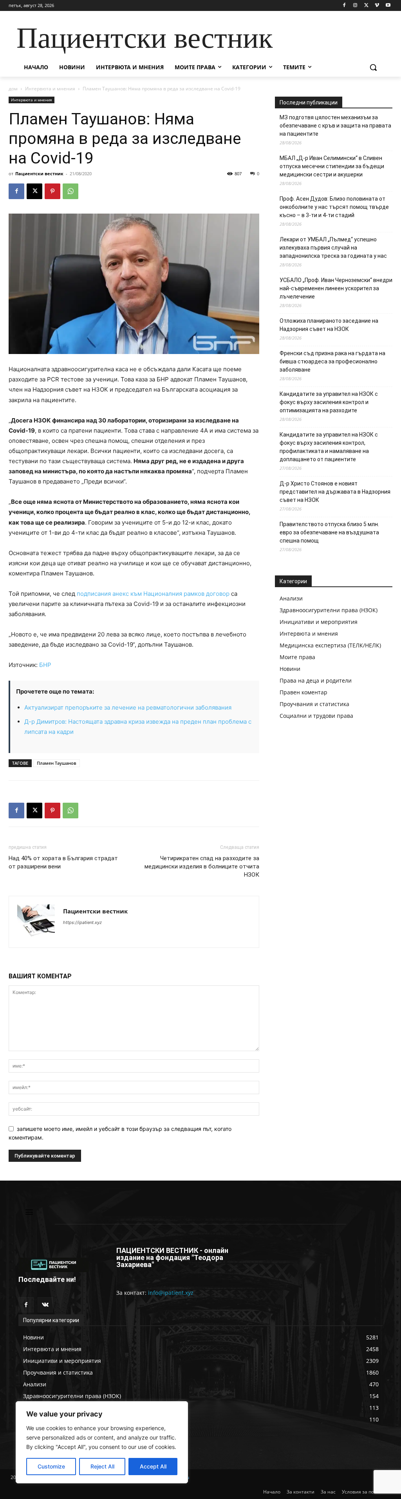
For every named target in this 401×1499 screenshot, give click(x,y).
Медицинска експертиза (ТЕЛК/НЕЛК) (330, 645)
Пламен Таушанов (56, 763)
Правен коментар (303, 692)
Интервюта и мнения (50, 88)
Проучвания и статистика (314, 704)
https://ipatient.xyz (82, 922)
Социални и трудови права (316, 715)
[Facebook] (344, 5)
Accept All (153, 1466)
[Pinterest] (52, 191)
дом (13, 88)
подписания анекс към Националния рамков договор (153, 593)
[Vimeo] (376, 5)
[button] (373, 67)
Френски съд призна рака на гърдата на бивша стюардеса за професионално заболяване (332, 361)
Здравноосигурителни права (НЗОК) (329, 610)
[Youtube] (387, 5)
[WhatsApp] (70, 191)
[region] (102, 1442)
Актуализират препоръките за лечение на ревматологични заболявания (127, 707)
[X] (366, 5)
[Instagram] (355, 5)
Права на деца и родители (316, 680)
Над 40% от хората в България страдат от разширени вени (63, 862)
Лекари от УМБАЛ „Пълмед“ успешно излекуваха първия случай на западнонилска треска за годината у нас (333, 247)
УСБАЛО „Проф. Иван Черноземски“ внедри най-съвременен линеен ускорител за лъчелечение (336, 288)
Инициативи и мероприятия (319, 621)
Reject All (102, 1466)
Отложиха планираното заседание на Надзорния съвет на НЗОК (329, 325)
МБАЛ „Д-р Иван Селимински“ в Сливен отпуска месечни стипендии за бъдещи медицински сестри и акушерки (332, 166)
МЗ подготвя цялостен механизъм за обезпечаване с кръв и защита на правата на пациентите (335, 125)
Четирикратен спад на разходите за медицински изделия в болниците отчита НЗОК (202, 866)
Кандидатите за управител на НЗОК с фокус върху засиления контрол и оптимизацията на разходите (329, 402)
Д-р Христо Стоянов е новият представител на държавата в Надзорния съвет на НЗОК (335, 491)
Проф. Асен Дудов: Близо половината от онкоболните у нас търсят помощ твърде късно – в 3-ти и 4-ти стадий (334, 207)
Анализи (291, 598)
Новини (290, 668)
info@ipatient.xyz (170, 1292)
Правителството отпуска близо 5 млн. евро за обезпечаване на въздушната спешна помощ (329, 532)
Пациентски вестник (39, 173)
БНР (45, 665)
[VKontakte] (45, 1304)
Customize (51, 1466)
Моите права (297, 657)
